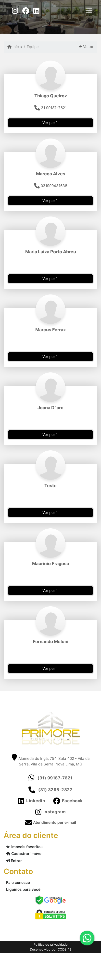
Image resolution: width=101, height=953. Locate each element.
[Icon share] (15, 10)
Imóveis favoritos (26, 846)
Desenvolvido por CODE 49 (50, 949)
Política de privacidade (51, 944)
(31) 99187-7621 (55, 777)
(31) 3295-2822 (55, 789)
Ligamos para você (23, 889)
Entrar (16, 860)
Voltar (88, 46)
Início (17, 46)
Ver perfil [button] (50, 122)
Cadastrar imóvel (26, 853)
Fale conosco (18, 882)
